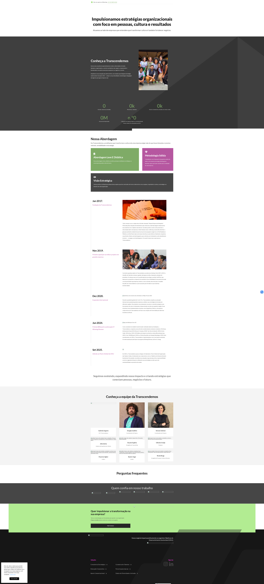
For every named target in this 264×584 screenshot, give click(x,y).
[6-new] (167, 491)
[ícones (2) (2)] (95, 535)
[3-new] (124, 491)
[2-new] (110, 492)
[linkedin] (105, 434)
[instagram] (102, 434)
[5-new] (153, 491)
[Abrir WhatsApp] (260, 580)
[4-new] (139, 491)
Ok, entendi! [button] (14, 578)
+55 (112, 2)
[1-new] (96, 492)
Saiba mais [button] (13, 574)
